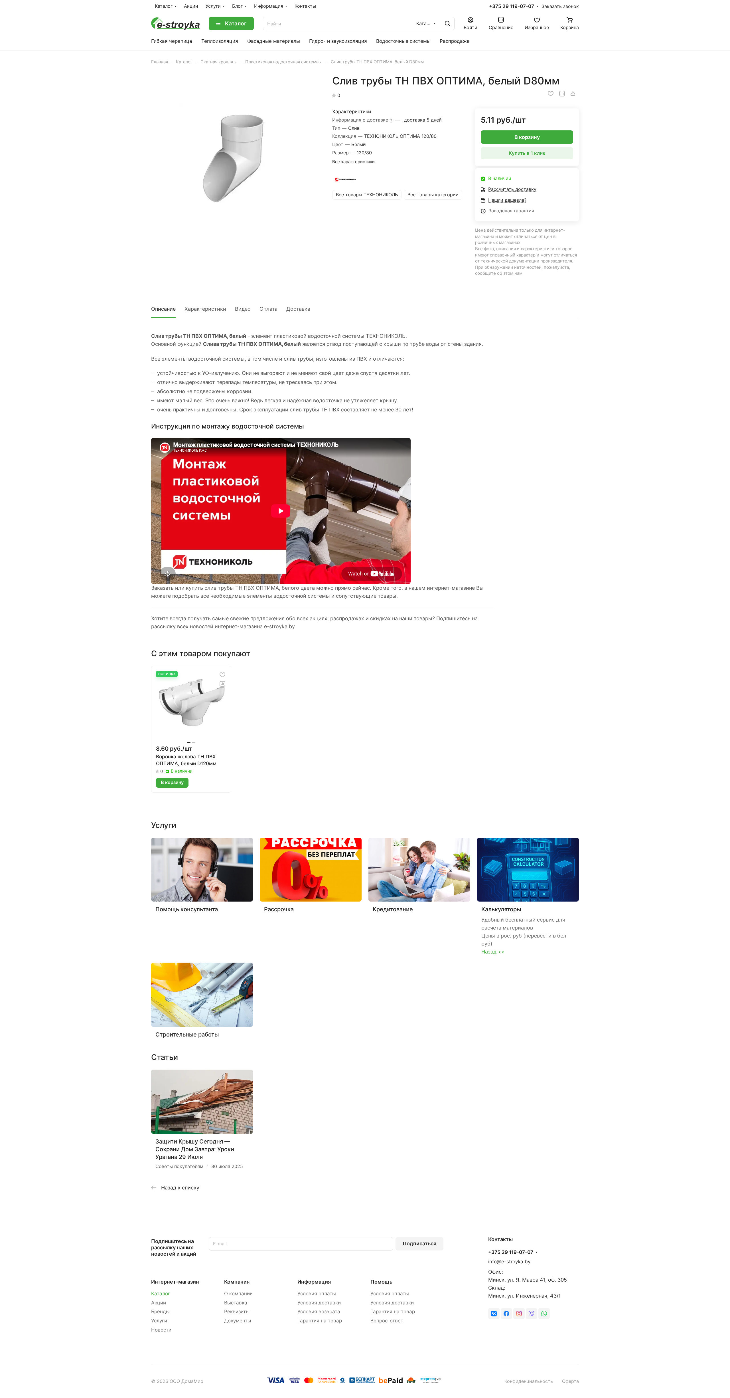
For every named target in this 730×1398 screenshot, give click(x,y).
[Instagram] (519, 1313)
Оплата (268, 309)
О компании (238, 1293)
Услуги (159, 1321)
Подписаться (419, 1244)
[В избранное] (550, 93)
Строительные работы (187, 1034)
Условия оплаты (316, 1293)
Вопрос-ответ (386, 1321)
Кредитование (393, 909)
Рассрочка (279, 909)
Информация (314, 1282)
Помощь (381, 1282)
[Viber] (531, 1313)
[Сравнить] (562, 93)
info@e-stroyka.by (509, 1261)
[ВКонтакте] (494, 1313)
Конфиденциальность (528, 1381)
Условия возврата (318, 1311)
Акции (158, 1303)
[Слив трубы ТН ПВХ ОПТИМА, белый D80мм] (236, 159)
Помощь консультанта (186, 909)
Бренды (160, 1311)
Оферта (570, 1381)
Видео (243, 309)
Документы (237, 1321)
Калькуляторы (501, 909)
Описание (163, 309)
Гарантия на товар (319, 1321)
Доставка (298, 309)
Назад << (493, 952)
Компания (237, 1282)
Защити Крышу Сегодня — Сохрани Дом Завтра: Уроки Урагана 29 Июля (194, 1149)
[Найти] (447, 23)
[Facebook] (506, 1313)
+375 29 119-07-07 (511, 6)
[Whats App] (544, 1313)
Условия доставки (319, 1303)
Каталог (160, 1293)
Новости (161, 1330)
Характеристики (205, 309)
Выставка (235, 1303)
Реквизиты (237, 1311)
